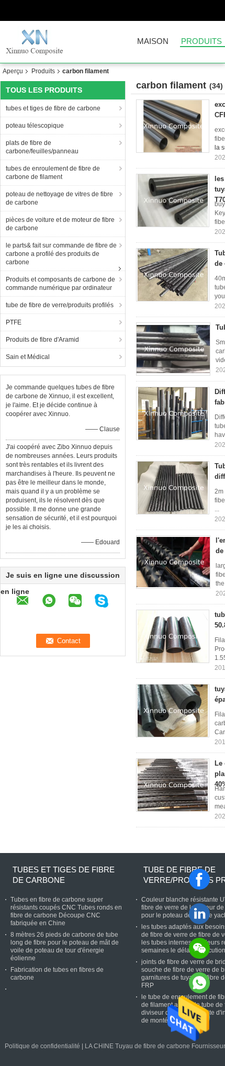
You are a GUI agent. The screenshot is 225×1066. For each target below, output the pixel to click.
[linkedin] (199, 914)
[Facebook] (199, 879)
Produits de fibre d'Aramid (42, 339)
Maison (152, 42)
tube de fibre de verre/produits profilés (60, 305)
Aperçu (13, 71)
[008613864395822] (199, 983)
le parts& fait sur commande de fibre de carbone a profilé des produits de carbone (61, 254)
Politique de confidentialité (42, 1046)
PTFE (13, 322)
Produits (43, 71)
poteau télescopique (35, 125)
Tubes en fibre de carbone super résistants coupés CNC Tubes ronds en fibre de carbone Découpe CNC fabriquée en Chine (66, 911)
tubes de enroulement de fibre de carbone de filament (53, 173)
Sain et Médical (28, 357)
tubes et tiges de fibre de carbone (53, 108)
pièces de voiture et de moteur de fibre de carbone (60, 224)
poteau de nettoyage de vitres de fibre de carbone (59, 198)
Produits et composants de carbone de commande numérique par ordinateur (60, 283)
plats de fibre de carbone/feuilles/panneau (42, 147)
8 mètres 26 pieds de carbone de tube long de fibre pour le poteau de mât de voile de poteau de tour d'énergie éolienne (64, 946)
